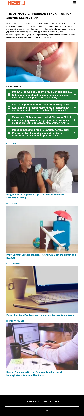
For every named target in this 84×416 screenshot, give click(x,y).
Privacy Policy (47, 401)
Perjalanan (11, 203)
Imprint (57, 401)
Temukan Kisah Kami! (33, 401)
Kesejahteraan (13, 264)
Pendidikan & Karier (15, 321)
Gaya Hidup (11, 143)
